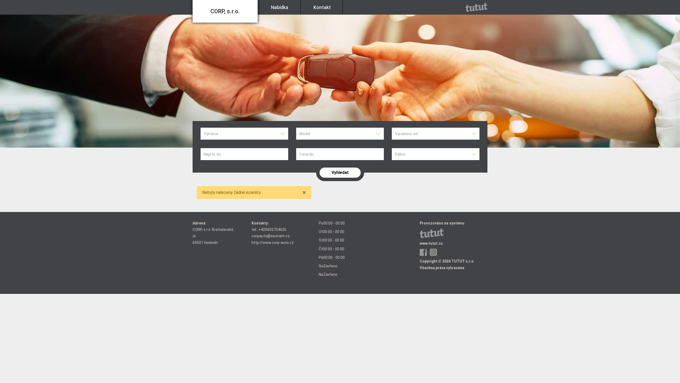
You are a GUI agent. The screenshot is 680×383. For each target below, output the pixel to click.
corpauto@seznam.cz (271, 236)
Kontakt (322, 7)
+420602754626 (272, 229)
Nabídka (279, 7)
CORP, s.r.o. (225, 11)
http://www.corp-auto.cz (273, 242)
